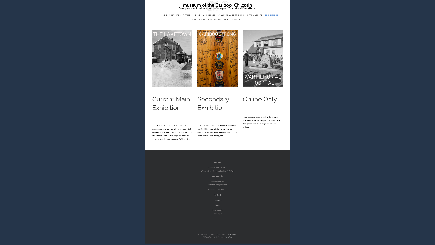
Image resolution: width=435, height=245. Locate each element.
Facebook (217, 195)
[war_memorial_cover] (263, 31)
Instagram (217, 200)
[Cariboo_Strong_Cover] (217, 31)
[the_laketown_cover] (172, 31)
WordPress (229, 237)
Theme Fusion (231, 234)
